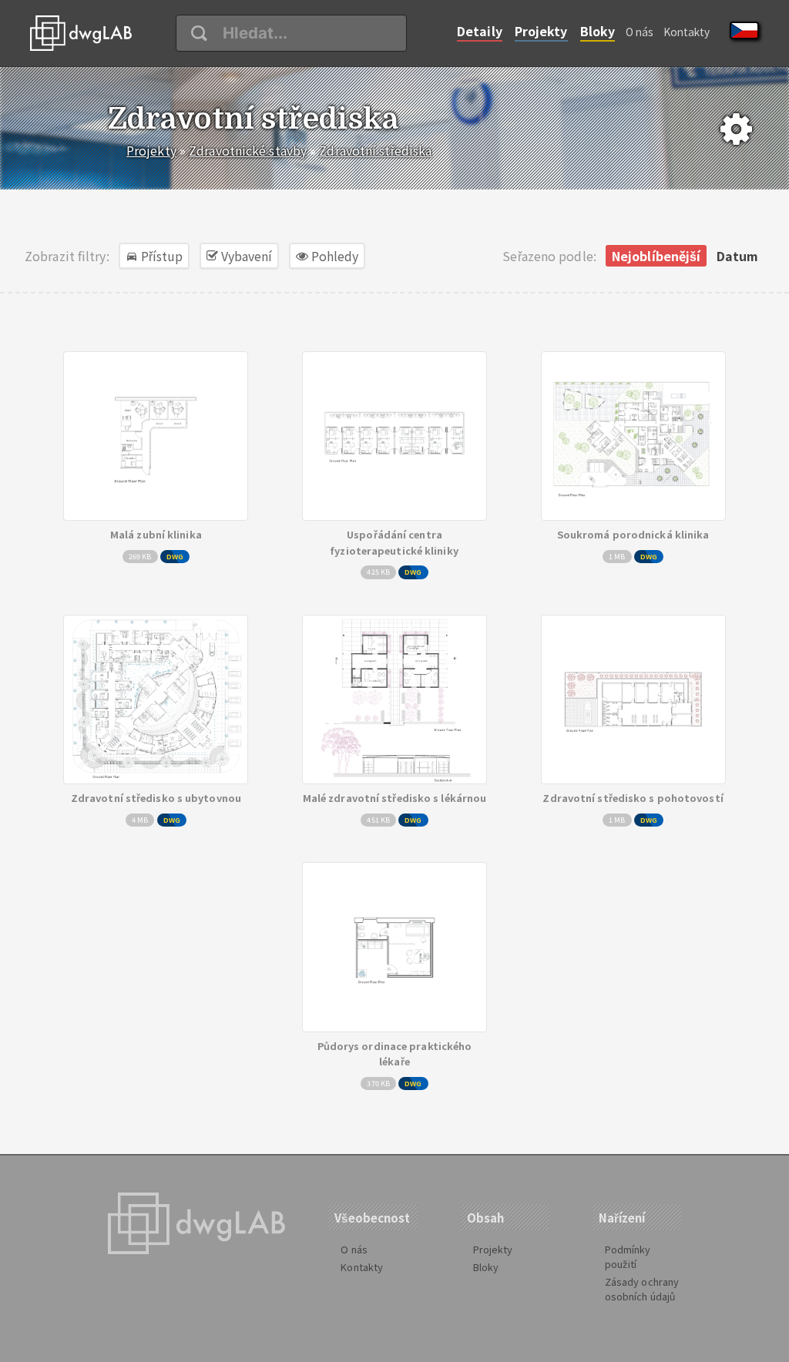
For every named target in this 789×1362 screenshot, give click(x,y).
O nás (640, 31)
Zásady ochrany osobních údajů (642, 1288)
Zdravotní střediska (375, 150)
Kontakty (686, 31)
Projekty (541, 31)
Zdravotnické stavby (248, 150)
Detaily (479, 31)
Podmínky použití (628, 1256)
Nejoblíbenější (656, 256)
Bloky (598, 31)
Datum (738, 256)
